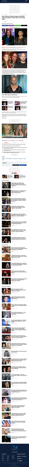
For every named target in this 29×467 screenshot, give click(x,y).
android (10, 140)
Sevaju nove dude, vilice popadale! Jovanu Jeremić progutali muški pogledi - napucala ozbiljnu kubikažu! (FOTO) (18, 329)
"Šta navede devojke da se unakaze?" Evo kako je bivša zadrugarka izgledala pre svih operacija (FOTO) (19, 264)
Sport (11, 2)
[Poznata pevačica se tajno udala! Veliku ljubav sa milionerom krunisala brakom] (6, 273)
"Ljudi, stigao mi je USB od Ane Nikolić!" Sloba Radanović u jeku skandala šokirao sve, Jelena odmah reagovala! (18, 184)
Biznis (25, 2)
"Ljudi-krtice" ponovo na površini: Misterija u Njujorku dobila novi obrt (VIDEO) (14, 144)
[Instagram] (13, 173)
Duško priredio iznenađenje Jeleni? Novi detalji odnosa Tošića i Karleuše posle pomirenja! (18, 367)
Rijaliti (12, 300)
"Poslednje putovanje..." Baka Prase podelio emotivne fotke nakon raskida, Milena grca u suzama (19, 256)
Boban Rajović (6, 47)
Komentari (23, 142)
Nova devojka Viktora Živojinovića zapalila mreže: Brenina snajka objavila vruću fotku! (18, 406)
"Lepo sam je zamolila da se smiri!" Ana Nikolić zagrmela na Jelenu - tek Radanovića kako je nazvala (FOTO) (18, 238)
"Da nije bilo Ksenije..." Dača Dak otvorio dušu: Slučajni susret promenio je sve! (19, 375)
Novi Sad (13, 459)
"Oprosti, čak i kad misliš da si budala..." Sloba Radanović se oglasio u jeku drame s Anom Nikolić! (10, 176)
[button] (14, 131)
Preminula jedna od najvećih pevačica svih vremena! (19, 352)
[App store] (19, 456)
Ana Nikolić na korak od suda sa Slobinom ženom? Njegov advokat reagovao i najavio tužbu (18, 207)
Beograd (13, 455)
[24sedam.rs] (4, 1)
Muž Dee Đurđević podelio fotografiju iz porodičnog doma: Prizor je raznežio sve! (19, 383)
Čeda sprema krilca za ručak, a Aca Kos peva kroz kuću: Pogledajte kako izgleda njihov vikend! (19, 279)
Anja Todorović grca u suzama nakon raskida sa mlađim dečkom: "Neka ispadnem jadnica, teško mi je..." (18, 414)
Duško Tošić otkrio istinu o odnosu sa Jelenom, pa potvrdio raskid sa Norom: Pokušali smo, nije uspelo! (19, 344)
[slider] (14, 136)
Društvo (20, 2)
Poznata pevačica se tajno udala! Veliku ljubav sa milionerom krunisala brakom (19, 272)
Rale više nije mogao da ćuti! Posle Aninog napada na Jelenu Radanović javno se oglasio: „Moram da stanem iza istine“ (18, 200)
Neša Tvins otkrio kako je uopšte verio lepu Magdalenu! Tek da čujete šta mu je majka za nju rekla (19, 391)
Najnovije (3, 2)
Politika (9, 2)
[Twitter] (15, 173)
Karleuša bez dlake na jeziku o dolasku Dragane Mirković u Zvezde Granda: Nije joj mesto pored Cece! (19, 360)
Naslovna (3, 14)
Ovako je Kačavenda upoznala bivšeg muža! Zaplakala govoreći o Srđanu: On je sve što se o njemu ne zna (19, 398)
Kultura (8, 459)
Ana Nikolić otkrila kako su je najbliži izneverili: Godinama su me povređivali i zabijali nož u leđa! (11, 102)
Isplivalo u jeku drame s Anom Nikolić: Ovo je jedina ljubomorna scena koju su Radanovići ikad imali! (19, 222)
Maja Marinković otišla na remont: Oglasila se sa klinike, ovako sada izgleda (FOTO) (18, 297)
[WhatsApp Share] (18, 25)
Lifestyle (23, 2)
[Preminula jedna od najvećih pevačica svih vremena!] (6, 353)
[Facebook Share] (5, 25)
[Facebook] (12, 173)
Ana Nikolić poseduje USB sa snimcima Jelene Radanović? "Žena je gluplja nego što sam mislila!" (22, 176)
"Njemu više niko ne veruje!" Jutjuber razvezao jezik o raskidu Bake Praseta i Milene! (19, 305)
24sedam (16, 140)
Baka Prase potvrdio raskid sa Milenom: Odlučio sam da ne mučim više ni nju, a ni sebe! (18, 290)
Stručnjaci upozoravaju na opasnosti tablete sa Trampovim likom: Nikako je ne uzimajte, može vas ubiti (14, 150)
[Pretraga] (25, 0)
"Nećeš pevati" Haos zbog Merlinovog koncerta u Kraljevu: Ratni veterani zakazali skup (18, 437)
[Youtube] (16, 173)
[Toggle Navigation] (26, 0)
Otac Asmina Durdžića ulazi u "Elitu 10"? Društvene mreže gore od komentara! (18, 313)
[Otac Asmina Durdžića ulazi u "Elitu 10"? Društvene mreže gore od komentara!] (6, 314)
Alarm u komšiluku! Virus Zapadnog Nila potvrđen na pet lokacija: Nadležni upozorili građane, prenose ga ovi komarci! (15, 148)
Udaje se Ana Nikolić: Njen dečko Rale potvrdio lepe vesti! (11, 107)
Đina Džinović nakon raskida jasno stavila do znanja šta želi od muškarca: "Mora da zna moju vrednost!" (19, 336)
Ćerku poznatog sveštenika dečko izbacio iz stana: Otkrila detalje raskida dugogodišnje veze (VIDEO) (19, 248)
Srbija (8, 460)
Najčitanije (14, 142)
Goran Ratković (15, 158)
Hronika (18, 2)
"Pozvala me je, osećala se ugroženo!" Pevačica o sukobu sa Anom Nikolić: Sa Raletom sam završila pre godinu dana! (24, 102)
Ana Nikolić (3, 158)
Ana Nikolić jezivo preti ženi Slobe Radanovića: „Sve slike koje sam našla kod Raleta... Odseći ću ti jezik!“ (19, 215)
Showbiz (14, 2)
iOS (7, 140)
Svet (16, 2)
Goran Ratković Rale (9, 158)
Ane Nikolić (17, 47)
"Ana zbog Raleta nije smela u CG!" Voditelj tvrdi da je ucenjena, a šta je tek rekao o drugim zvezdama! (18, 230)
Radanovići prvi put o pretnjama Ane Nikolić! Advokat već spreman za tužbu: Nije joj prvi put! (18, 191)
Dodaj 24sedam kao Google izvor (15, 27)
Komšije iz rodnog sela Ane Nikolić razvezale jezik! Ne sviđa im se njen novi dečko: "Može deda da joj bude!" (24, 107)
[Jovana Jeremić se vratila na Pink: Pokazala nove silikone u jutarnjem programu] (6, 423)
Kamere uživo (6, 2)
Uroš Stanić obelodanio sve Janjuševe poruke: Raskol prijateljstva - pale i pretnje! (19, 321)
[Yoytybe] (20, 460)
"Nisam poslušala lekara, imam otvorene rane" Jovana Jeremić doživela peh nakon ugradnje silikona (18, 430)
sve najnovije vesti (14, 154)
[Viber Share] (11, 25)
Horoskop (13, 458)
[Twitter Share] (24, 25)
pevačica (24, 96)
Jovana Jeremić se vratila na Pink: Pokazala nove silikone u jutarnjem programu (18, 422)
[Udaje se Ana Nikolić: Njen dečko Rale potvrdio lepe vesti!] (4, 108)
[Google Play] (24, 456)
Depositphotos (14, 464)
